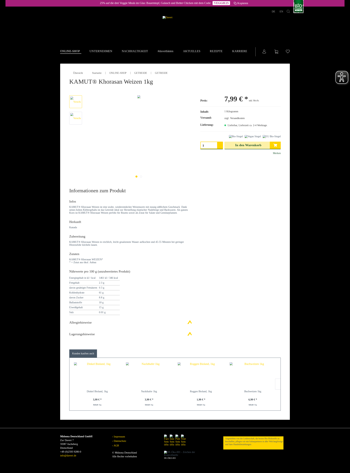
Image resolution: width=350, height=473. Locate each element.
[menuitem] (70, 51)
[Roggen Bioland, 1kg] (201, 375)
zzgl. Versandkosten (234, 118)
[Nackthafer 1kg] (149, 375)
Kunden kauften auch (83, 353)
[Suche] (288, 12)
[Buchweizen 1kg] (253, 375)
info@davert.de (68, 455)
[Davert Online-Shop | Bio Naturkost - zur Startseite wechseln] (175, 28)
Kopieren (242, 3)
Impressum (119, 436)
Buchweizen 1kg (252, 391)
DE (274, 11)
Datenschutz (119, 441)
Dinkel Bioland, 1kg (97, 391)
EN (281, 11)
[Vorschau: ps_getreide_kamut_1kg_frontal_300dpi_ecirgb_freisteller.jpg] (75, 101)
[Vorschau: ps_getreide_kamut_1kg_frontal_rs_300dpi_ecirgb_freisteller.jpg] (75, 118)
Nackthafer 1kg (149, 391)
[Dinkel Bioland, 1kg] (97, 375)
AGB (116, 445)
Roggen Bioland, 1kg (201, 391)
